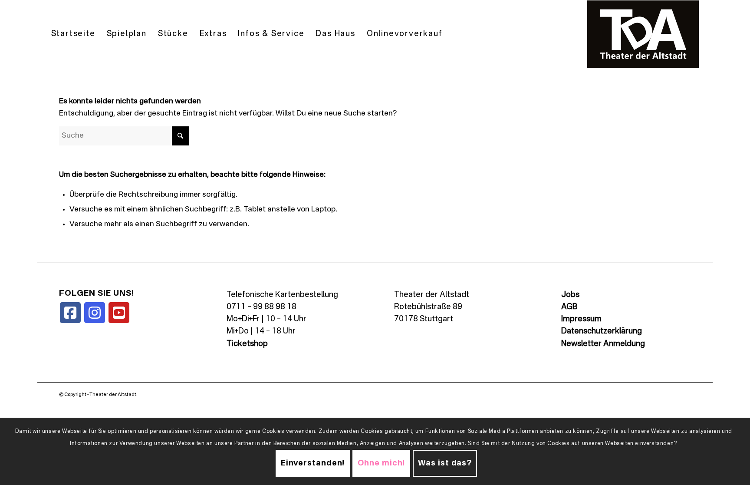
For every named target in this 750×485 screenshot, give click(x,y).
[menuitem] (73, 34)
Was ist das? (445, 464)
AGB (569, 307)
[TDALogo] (643, 34)
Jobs (570, 295)
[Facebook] (70, 312)
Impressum (581, 319)
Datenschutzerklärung (601, 331)
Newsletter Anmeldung (603, 344)
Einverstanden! (313, 464)
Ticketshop (247, 344)
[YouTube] (119, 312)
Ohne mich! (381, 464)
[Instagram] (94, 312)
